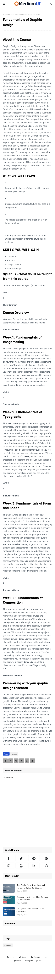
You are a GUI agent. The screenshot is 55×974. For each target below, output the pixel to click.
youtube (39, 960)
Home (5, 14)
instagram (29, 960)
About (24, 957)
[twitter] (21, 858)
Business (7, 945)
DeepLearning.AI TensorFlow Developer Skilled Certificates (32, 898)
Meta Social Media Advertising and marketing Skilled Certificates (30, 886)
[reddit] (33, 858)
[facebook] (8, 858)
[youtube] (21, 865)
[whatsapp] (46, 865)
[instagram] (8, 865)
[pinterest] (46, 858)
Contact (37, 957)
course (11, 14)
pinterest (17, 960)
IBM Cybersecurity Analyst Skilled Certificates (30, 910)
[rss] (33, 865)
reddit (46, 957)
